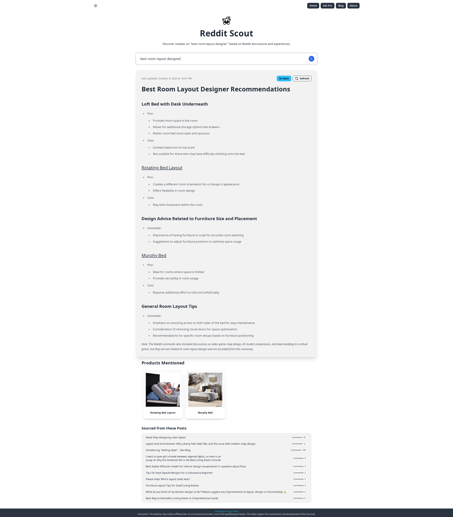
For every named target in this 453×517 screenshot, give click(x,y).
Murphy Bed (154, 255)
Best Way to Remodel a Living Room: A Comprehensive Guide (226, 498)
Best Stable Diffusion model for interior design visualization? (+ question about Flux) (226, 466)
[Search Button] (311, 59)
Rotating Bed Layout (162, 167)
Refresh (304, 78)
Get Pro (327, 5)
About (353, 5)
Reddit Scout (226, 33)
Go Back (284, 78)
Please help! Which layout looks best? (226, 479)
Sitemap (219, 511)
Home (313, 5)
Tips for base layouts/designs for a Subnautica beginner (226, 472)
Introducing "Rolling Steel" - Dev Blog (226, 450)
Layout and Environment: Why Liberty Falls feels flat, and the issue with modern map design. (226, 443)
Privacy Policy (231, 511)
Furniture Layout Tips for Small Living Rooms (226, 485)
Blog (341, 5)
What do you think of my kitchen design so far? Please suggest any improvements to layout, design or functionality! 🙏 (226, 491)
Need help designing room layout (226, 437)
